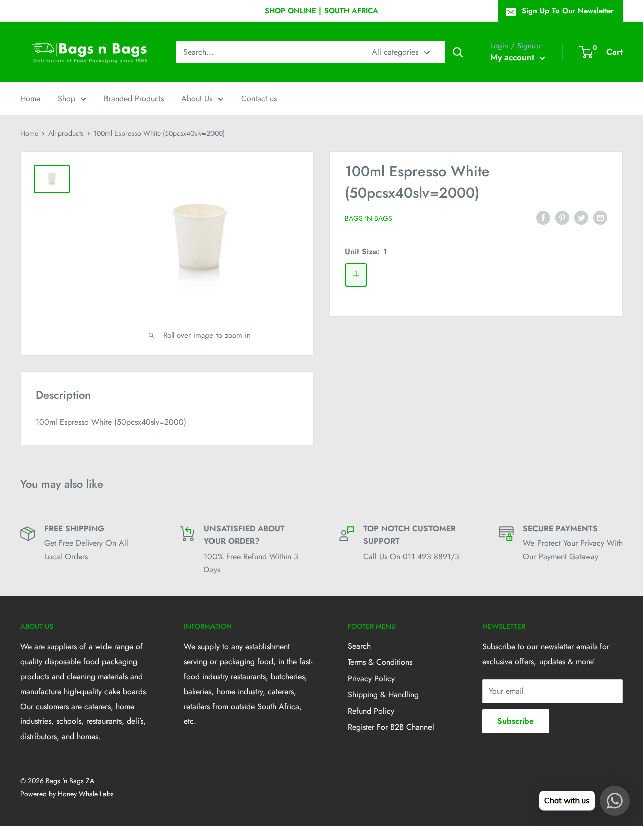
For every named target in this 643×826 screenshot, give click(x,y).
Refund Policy (371, 711)
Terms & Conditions (380, 662)
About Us (196, 98)
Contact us (259, 98)
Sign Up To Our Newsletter (568, 10)
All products (66, 133)
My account (513, 57)
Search (359, 646)
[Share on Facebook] (543, 217)
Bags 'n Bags (368, 218)
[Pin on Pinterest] (562, 217)
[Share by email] (600, 217)
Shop (66, 98)
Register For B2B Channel (391, 727)
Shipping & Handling (383, 694)
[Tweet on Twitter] (581, 217)
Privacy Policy (371, 678)
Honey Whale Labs (86, 794)
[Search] (457, 52)
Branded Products (134, 98)
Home (30, 98)
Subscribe (515, 721)
